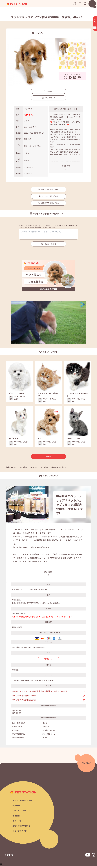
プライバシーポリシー (21, 811)
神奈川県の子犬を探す (59, 467)
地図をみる (48, 659)
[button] (1, 864)
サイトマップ (18, 821)
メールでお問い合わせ (50, 196)
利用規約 (16, 806)
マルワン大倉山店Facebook (24, 696)
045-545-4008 (22, 614)
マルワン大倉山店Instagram (24, 700)
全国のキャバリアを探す (39, 467)
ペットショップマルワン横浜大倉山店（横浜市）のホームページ (39, 691)
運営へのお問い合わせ (21, 826)
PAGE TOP (86, 763)
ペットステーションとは (22, 801)
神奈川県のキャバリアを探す (17, 467)
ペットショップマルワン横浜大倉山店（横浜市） (48, 17)
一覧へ (48, 456)
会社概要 (16, 816)
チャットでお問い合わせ (50, 189)
